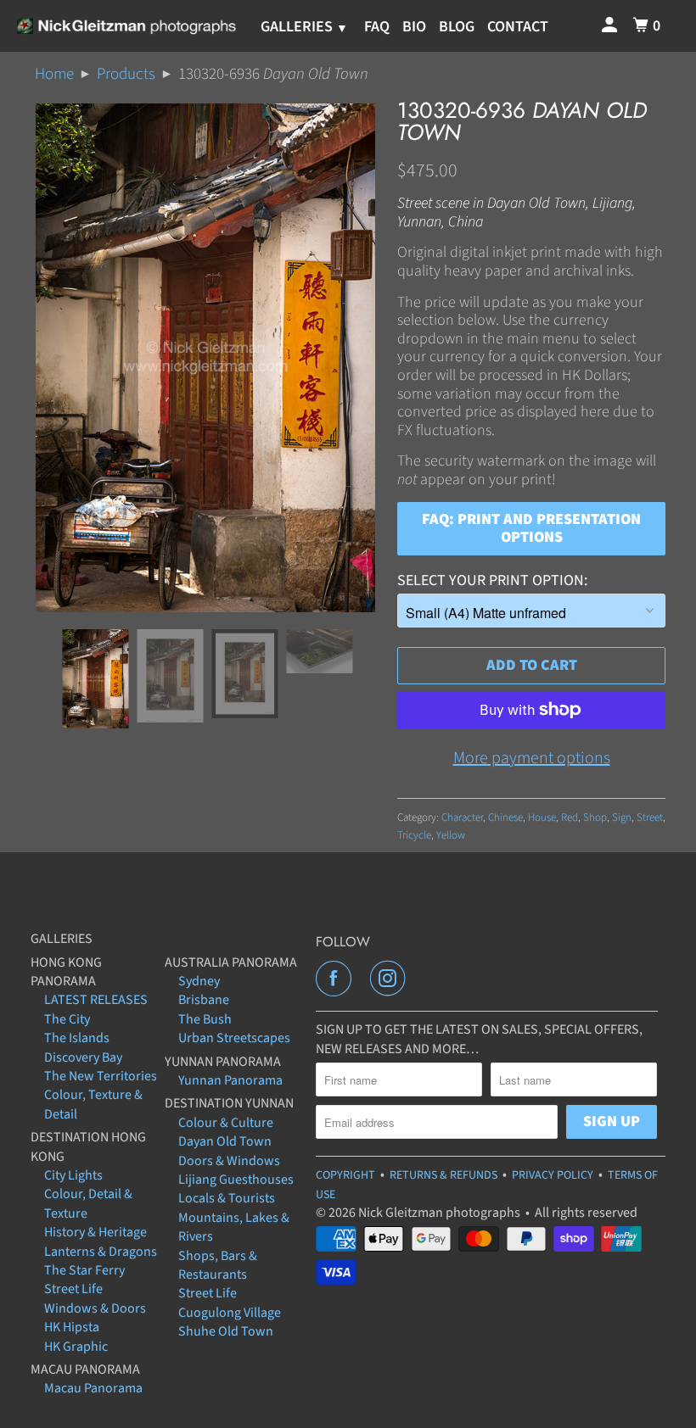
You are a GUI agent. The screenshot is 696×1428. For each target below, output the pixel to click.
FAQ (377, 26)
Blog (456, 26)
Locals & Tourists (226, 1198)
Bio (414, 26)
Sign (621, 817)
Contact (517, 26)
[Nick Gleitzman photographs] (125, 26)
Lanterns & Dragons (100, 1251)
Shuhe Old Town (225, 1331)
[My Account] (611, 25)
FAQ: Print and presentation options (531, 529)
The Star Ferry (84, 1270)
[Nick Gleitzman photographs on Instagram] (391, 978)
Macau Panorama (93, 1388)
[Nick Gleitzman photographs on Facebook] (337, 978)
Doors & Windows (229, 1161)
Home (54, 74)
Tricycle (414, 835)
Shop (595, 817)
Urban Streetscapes (234, 1038)
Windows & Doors (95, 1308)
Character (462, 817)
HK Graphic (76, 1346)
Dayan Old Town (225, 1141)
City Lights (73, 1175)
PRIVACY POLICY (552, 1175)
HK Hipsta (71, 1327)
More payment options (531, 758)
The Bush (205, 1019)
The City (67, 1019)
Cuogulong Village (229, 1312)
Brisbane (203, 999)
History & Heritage (95, 1232)
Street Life (73, 1289)
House (542, 817)
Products (126, 74)
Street (650, 817)
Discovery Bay (83, 1057)
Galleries (298, 26)
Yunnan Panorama (230, 1080)
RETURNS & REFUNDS (443, 1175)
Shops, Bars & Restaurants (217, 1265)
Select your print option (490, 580)
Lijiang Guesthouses (236, 1179)
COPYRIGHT (345, 1175)
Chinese (505, 817)
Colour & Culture (225, 1122)
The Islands (76, 1038)
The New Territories (100, 1076)
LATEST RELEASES (96, 999)
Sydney (199, 981)
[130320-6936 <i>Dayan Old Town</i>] (205, 357)
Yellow (450, 835)
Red (569, 817)
